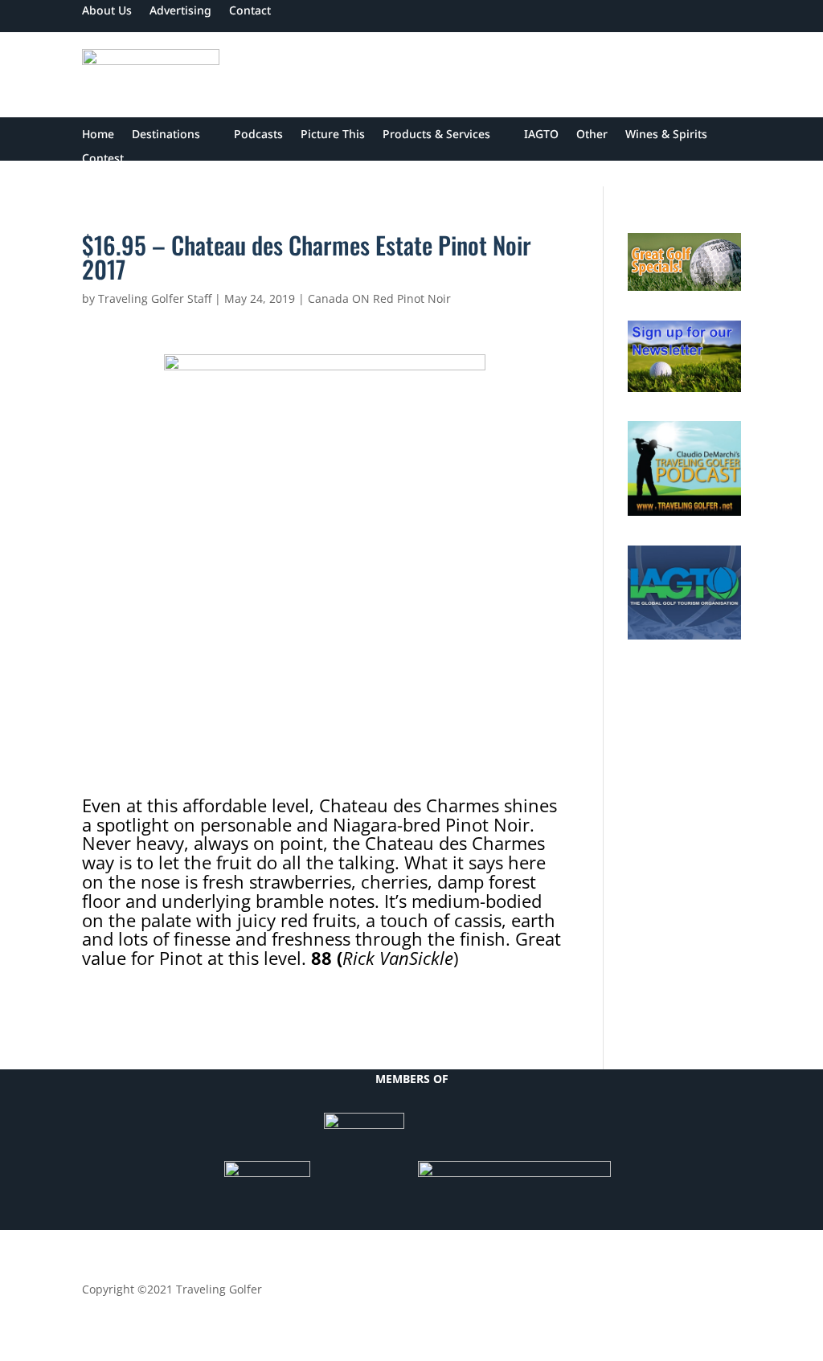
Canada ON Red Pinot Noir (379, 298)
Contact (250, 11)
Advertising (180, 11)
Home (98, 135)
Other (592, 135)
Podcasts (258, 135)
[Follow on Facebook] (599, 1293)
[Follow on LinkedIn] (664, 1293)
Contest (103, 159)
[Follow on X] (632, 1293)
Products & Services (436, 135)
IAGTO (541, 135)
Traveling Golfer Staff (154, 298)
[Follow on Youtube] (696, 1293)
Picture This (333, 135)
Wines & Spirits (666, 135)
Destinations (166, 135)
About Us (107, 11)
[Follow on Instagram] (728, 1293)
